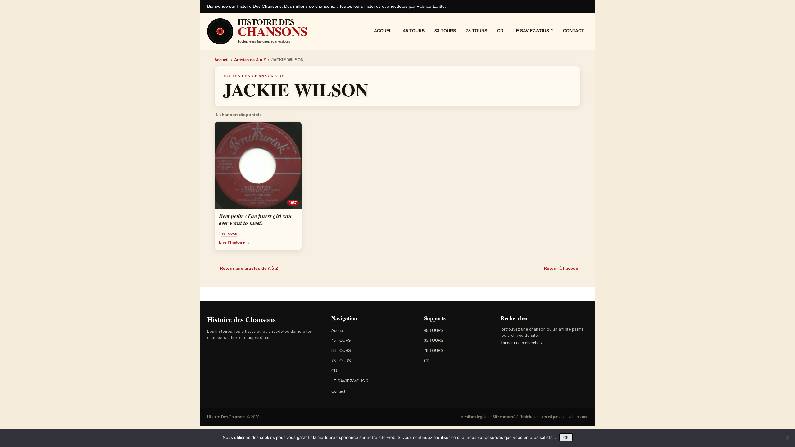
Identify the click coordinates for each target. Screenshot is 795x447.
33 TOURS (445, 30)
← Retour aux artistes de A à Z (246, 268)
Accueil (383, 30)
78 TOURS (476, 30)
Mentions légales (475, 417)
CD (500, 30)
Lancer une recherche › (521, 343)
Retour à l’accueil (562, 268)
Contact (573, 30)
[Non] (787, 438)
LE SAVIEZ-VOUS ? (533, 30)
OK (566, 438)
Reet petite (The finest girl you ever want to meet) (255, 219)
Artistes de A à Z (250, 59)
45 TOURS (414, 30)
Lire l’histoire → (234, 242)
